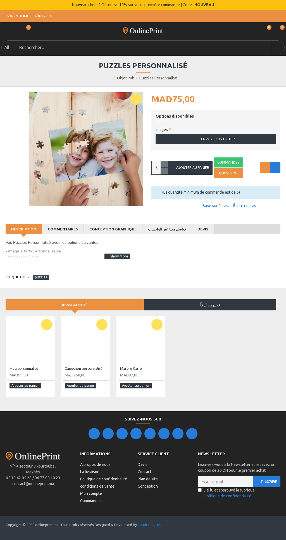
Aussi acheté (75, 305)
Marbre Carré (131, 368)
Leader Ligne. (149, 524)
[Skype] (164, 433)
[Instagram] (122, 433)
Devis (202, 229)
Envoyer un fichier (218, 139)
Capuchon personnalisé (84, 368)
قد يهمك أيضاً (210, 305)
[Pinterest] (177, 433)
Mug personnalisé (23, 368)
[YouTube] (150, 433)
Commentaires (63, 229)
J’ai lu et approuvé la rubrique (229, 493)
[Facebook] (94, 433)
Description (23, 229)
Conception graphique (113, 229)
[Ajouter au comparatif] (275, 167)
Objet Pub (125, 78)
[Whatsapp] (191, 433)
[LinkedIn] (136, 433)
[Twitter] (108, 433)
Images (162, 129)
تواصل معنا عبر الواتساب (167, 229)
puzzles (41, 277)
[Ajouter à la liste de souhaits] (265, 167)
